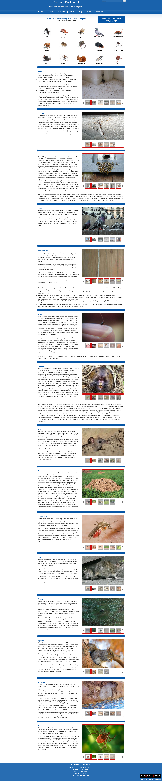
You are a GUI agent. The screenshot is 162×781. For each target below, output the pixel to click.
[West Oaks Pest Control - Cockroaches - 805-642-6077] (118, 32)
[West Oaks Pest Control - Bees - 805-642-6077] (81, 32)
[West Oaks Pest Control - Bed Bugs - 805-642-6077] (64, 32)
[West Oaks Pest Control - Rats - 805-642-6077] (46, 58)
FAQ (80, 12)
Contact (99, 12)
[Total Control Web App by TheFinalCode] (150, 777)
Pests (72, 12)
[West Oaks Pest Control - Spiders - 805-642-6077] (64, 58)
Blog (89, 12)
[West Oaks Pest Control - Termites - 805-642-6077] (99, 58)
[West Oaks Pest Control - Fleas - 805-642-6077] (46, 45)
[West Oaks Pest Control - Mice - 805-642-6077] (81, 45)
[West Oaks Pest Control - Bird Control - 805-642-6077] (99, 32)
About (50, 12)
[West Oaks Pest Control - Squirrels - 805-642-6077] (81, 58)
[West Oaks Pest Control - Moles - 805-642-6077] (99, 45)
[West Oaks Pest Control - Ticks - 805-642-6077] (118, 58)
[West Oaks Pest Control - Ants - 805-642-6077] (46, 32)
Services (61, 12)
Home (40, 12)
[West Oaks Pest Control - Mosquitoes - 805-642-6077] (118, 45)
